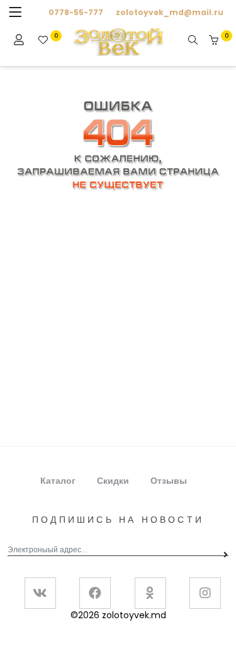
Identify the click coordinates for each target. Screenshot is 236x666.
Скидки (113, 480)
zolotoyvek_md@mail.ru (169, 12)
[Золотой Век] (118, 41)
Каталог (58, 480)
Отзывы (168, 480)
